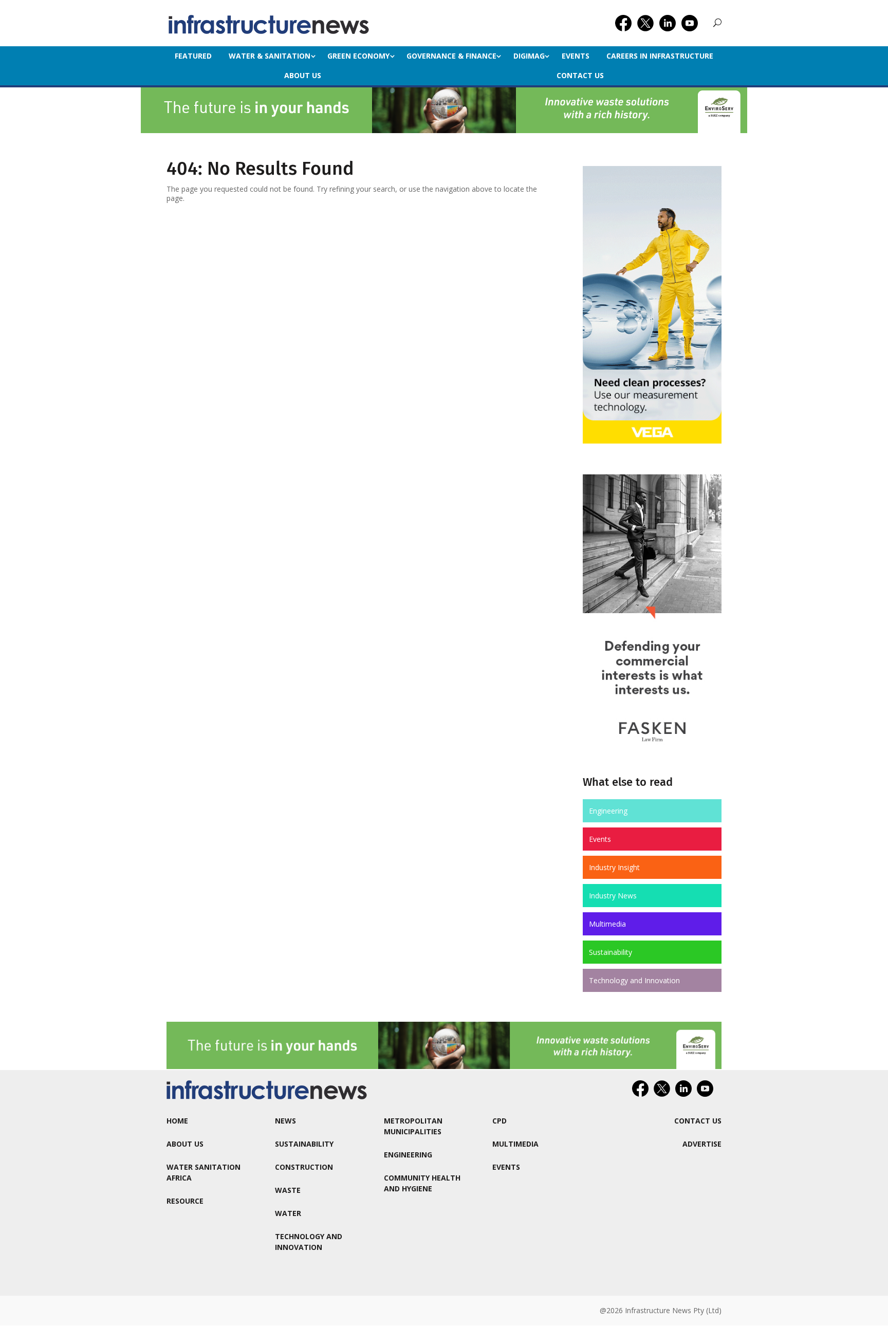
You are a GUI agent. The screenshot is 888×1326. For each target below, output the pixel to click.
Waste (288, 1190)
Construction (304, 1167)
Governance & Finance (451, 56)
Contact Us (580, 75)
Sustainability (610, 952)
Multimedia (607, 924)
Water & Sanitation (269, 56)
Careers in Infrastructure (659, 56)
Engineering (608, 811)
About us (302, 75)
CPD (499, 1121)
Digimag (529, 56)
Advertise (701, 1144)
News (285, 1121)
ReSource (184, 1201)
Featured (193, 56)
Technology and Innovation (634, 980)
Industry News (613, 895)
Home (177, 1121)
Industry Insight (614, 867)
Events (575, 56)
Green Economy (358, 56)
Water (288, 1213)
